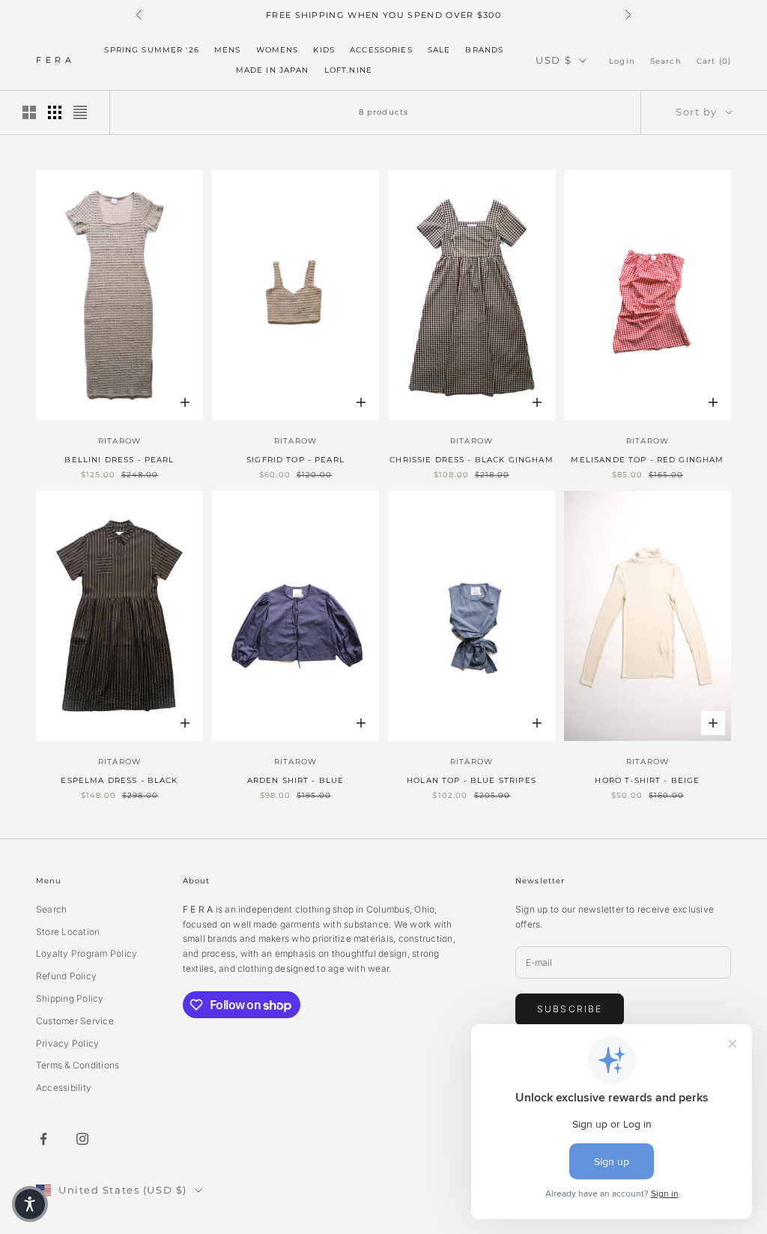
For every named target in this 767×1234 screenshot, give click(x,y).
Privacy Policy (67, 1043)
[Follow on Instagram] (82, 1138)
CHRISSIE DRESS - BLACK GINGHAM (471, 460)
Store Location (68, 931)
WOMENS (277, 50)
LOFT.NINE (348, 70)
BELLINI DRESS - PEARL (119, 460)
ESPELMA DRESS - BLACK (119, 780)
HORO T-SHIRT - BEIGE (647, 780)
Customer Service (75, 1020)
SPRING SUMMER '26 (151, 50)
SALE (439, 50)
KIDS (324, 50)
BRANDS (484, 50)
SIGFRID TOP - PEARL (295, 460)
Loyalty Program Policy (86, 953)
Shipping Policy (70, 998)
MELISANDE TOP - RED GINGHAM (647, 460)
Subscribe (569, 1008)
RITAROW (119, 441)
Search (51, 909)
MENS (227, 50)
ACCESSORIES (381, 50)
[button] (30, 1204)
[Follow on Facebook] (43, 1138)
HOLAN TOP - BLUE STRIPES (471, 780)
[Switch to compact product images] (80, 112)
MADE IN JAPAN (272, 70)
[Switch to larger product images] (29, 112)
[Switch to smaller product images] (54, 112)
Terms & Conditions (77, 1065)
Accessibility (63, 1087)
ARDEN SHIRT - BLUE (296, 780)
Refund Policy (66, 976)
